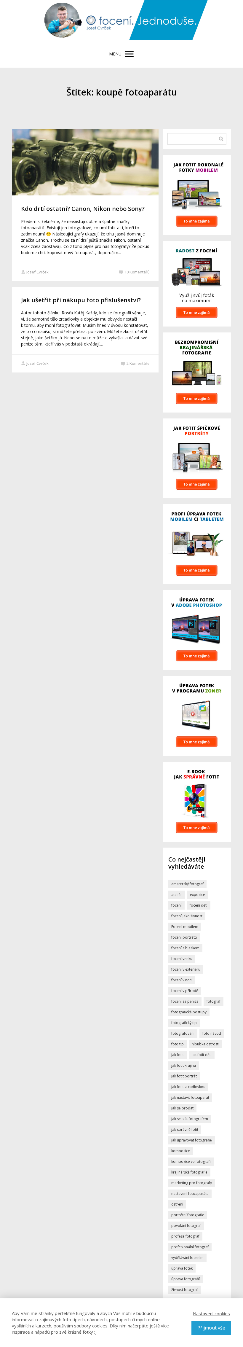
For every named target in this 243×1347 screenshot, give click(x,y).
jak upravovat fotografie (191, 1140)
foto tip (177, 1044)
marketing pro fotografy (191, 1182)
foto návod (211, 1033)
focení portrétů (184, 937)
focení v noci (181, 980)
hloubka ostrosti (205, 1044)
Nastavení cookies (211, 1313)
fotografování (182, 1033)
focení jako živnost (186, 915)
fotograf (213, 1001)
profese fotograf (185, 1236)
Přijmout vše (211, 1327)
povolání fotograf (186, 1225)
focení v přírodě (184, 990)
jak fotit (177, 1054)
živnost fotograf (184, 1289)
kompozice (180, 1150)
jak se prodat (182, 1108)
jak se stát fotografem (189, 1118)
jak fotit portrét (184, 1076)
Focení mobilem (184, 926)
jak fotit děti (202, 1054)
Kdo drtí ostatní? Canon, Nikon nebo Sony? (83, 209)
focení (176, 905)
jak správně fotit (184, 1129)
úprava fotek (182, 1268)
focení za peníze (185, 1001)
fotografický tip (184, 1022)
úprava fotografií (185, 1278)
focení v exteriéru (185, 969)
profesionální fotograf (190, 1246)
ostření (177, 1204)
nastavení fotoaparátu (190, 1193)
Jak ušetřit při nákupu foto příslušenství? (81, 300)
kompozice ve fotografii (191, 1161)
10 (137, 272)
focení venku (181, 958)
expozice (197, 894)
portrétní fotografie (187, 1214)
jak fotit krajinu (183, 1065)
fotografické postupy (189, 1012)
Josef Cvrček (37, 272)
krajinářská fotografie (189, 1172)
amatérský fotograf (187, 883)
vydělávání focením (187, 1257)
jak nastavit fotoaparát (190, 1097)
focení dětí (198, 905)
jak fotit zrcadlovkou (188, 1086)
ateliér (176, 894)
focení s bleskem (185, 947)
